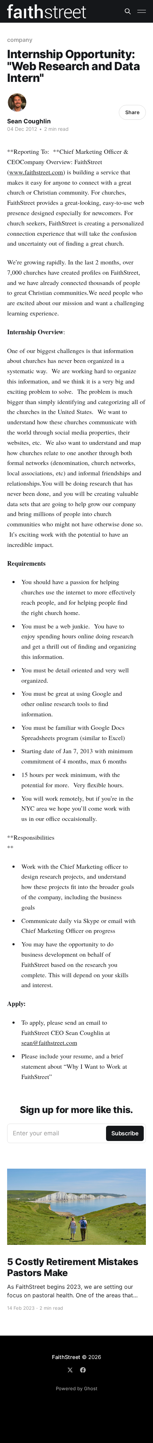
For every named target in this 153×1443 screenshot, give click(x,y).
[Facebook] (83, 1370)
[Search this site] (127, 11)
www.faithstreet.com (36, 172)
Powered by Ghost (76, 1388)
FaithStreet (66, 1357)
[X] (70, 1370)
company (19, 39)
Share (132, 112)
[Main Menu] (141, 11)
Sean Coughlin (29, 121)
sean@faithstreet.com (49, 1042)
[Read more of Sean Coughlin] (17, 102)
